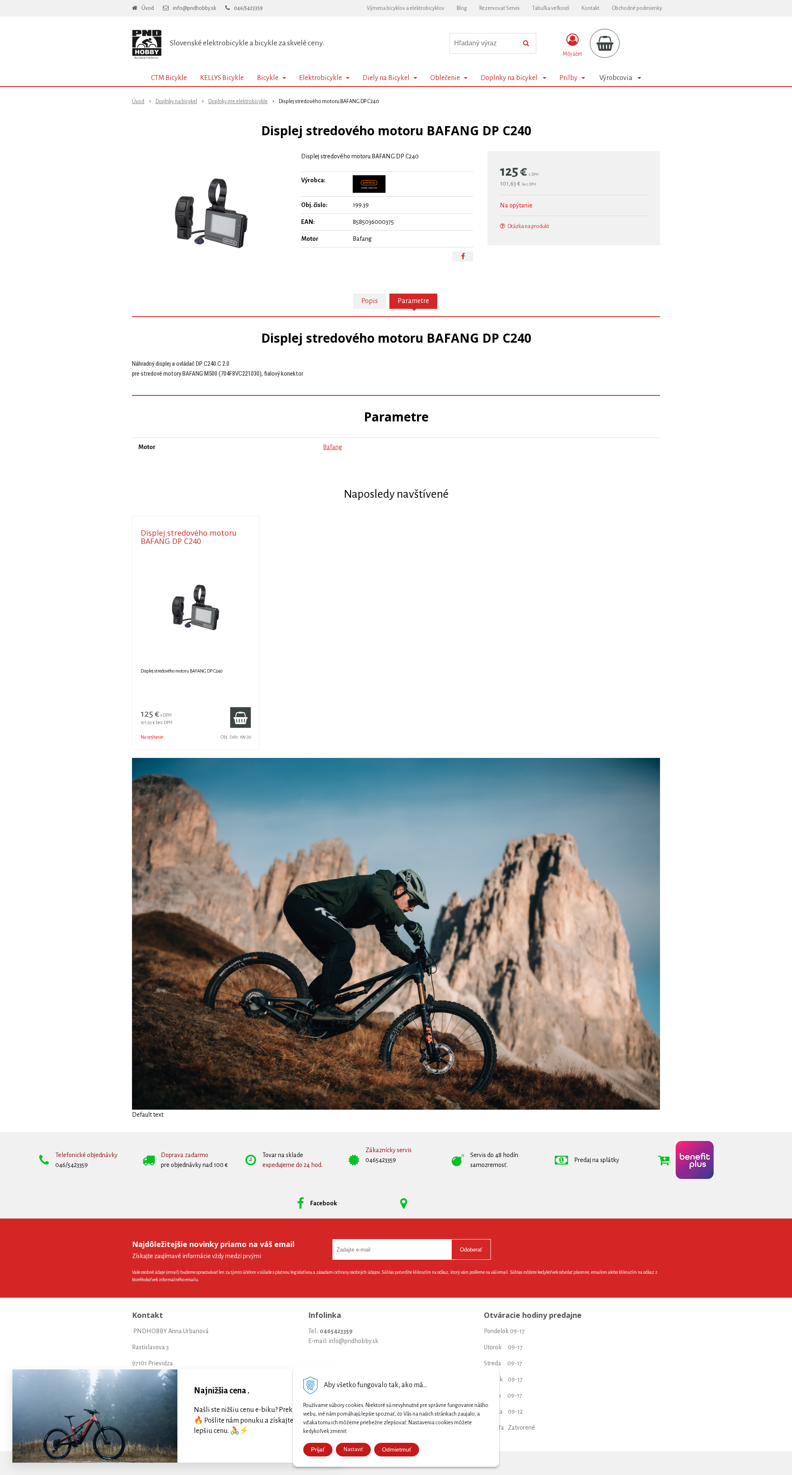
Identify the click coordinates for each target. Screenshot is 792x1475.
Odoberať (471, 1250)
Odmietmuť (396, 1449)
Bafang (332, 447)
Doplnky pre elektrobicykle (238, 101)
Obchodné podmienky (637, 8)
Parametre (413, 301)
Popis (369, 301)
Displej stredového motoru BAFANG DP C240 (189, 537)
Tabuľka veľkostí (550, 8)
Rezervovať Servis (499, 8)
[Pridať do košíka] (240, 717)
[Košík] (605, 43)
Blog (462, 8)
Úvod (147, 8)
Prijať (318, 1449)
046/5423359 (248, 8)
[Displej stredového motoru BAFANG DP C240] (211, 213)
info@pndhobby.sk (194, 8)
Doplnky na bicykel (176, 101)
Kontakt (590, 8)
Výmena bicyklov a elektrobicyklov (405, 8)
